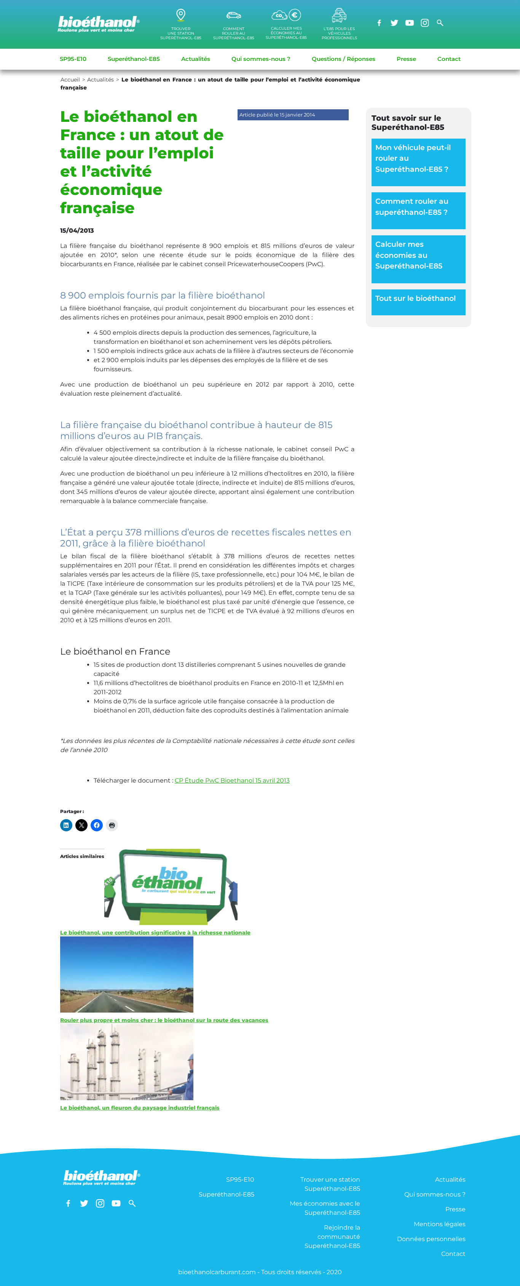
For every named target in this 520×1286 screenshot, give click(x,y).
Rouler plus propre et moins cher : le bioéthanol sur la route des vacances (164, 1020)
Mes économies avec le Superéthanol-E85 (325, 1208)
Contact (449, 58)
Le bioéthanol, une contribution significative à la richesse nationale (155, 932)
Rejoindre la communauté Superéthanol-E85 (332, 1236)
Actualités (195, 58)
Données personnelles (431, 1239)
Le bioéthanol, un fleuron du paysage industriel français (140, 1107)
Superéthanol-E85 (134, 58)
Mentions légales (440, 1224)
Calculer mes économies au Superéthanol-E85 (408, 255)
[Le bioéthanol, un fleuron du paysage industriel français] (207, 1062)
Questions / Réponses (343, 58)
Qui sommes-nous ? (260, 58)
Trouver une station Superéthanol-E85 (330, 1184)
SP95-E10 (73, 58)
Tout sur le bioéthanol (415, 298)
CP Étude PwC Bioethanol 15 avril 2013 (232, 780)
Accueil (70, 79)
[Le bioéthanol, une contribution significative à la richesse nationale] (207, 887)
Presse (406, 58)
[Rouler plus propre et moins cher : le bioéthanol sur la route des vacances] (207, 974)
